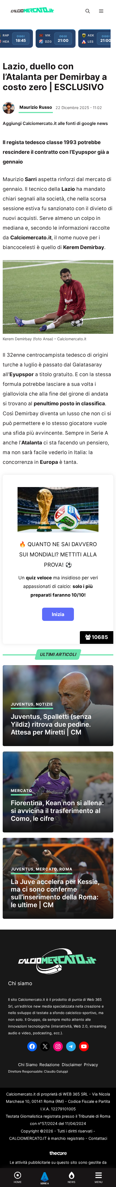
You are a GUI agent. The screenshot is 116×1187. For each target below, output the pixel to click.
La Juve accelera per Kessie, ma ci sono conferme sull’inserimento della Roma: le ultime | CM (55, 893)
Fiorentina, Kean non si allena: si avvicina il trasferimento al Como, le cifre (57, 810)
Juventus (22, 704)
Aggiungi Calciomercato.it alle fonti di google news (55, 123)
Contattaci (97, 1138)
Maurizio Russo (35, 107)
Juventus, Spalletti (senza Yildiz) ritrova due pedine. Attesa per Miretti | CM (51, 724)
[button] (87, 11)
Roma (65, 869)
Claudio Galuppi (56, 1071)
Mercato (21, 790)
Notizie (44, 704)
